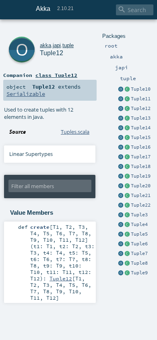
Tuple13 (141, 118)
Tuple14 (141, 128)
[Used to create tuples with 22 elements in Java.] (121, 205)
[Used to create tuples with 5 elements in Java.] (121, 234)
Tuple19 (141, 176)
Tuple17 (141, 157)
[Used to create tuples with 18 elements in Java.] (121, 167)
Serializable (25, 93)
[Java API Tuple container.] (127, 89)
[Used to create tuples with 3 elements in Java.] (121, 215)
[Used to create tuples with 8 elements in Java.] (121, 263)
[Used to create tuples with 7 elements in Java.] (121, 254)
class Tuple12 (56, 75)
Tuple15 (141, 137)
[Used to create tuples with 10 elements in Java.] (121, 89)
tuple (68, 45)
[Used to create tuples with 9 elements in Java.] (121, 273)
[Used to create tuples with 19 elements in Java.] (121, 176)
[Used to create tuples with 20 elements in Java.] (121, 186)
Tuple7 (139, 253)
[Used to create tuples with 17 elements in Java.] (121, 157)
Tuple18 (141, 166)
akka (45, 45)
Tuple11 (141, 99)
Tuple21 (141, 195)
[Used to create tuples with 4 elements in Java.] (121, 225)
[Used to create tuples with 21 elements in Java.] (121, 196)
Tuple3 (139, 215)
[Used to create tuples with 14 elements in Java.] (121, 128)
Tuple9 (139, 273)
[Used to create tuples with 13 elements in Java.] (121, 118)
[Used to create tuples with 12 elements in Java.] (121, 109)
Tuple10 (141, 89)
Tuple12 (141, 108)
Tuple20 (141, 186)
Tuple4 (139, 224)
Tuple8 (139, 263)
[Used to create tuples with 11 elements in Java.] (121, 99)
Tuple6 (139, 244)
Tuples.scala (75, 131)
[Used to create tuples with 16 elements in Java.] (121, 147)
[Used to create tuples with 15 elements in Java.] (121, 138)
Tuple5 (139, 234)
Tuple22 (141, 205)
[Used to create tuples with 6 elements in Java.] (121, 244)
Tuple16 (141, 147)
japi (57, 45)
